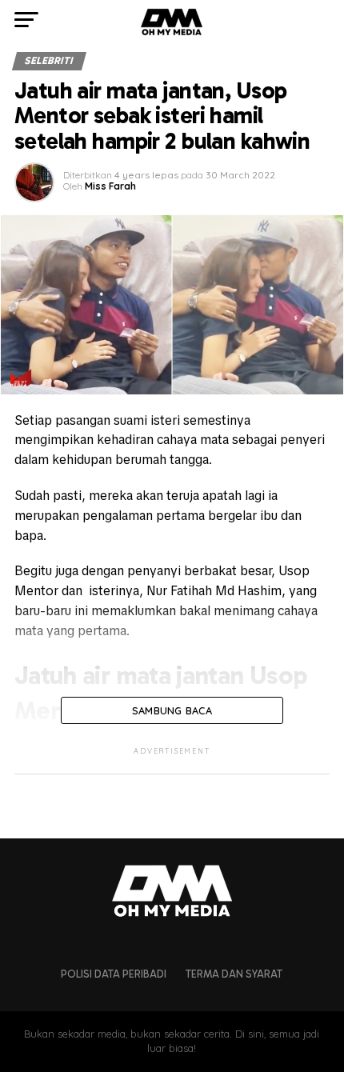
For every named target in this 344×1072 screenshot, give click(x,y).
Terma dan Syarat (234, 974)
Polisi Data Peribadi (113, 974)
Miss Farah (110, 186)
